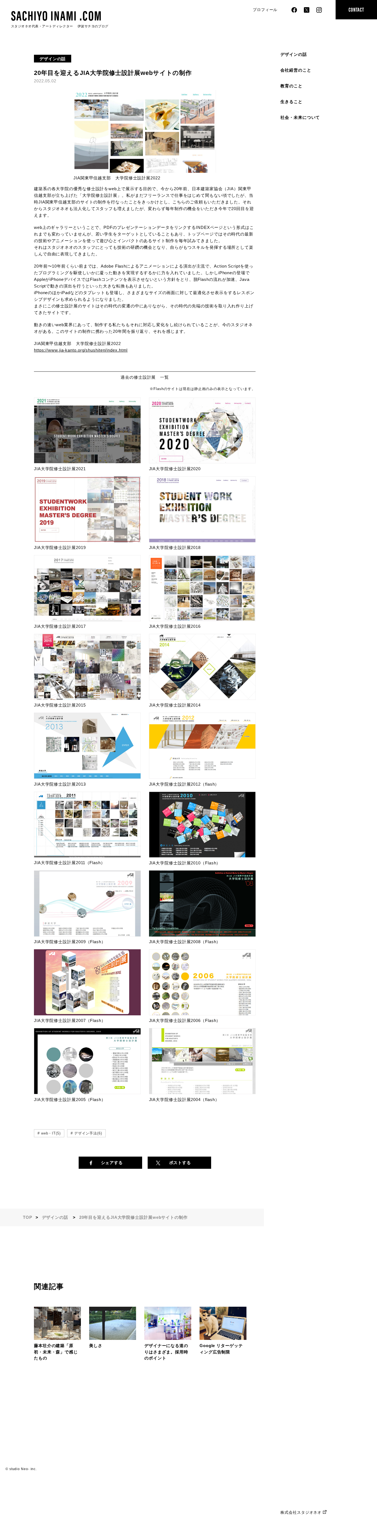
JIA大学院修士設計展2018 (175, 547)
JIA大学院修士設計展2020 (175, 468)
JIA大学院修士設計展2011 (59, 862)
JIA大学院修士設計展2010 (175, 863)
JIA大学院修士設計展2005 (60, 1099)
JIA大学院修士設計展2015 (60, 705)
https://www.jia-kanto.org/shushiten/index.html (81, 350)
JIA (152, 1099)
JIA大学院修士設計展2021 (60, 468)
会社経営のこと (295, 70)
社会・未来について (300, 117)
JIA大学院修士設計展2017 (60, 626)
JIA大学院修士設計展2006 (175, 1020)
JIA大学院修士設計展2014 (175, 705)
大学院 (162, 1099)
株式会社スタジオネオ (301, 1512)
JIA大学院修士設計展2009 (60, 941)
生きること (291, 101)
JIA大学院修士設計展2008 (175, 941)
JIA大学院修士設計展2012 (175, 784)
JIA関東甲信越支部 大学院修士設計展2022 (116, 178)
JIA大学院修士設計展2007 (60, 1020)
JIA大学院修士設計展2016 (175, 626)
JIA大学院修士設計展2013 (60, 784)
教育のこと (291, 85)
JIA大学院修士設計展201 (58, 547)
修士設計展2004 (185, 1099)
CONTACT (356, 9)
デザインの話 (293, 54)
